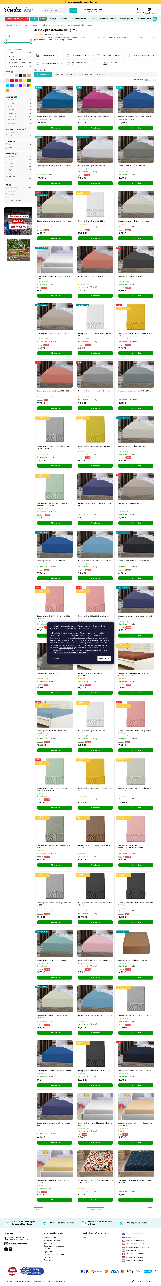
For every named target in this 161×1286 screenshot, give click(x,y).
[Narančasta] (20, 80)
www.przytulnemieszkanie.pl (137, 1247)
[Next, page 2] (150, 1209)
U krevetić (19, 194)
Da (19, 144)
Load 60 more (95, 1209)
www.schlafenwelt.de (134, 1257)
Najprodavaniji (86, 74)
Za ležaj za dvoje (19, 191)
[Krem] (12, 75)
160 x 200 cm (19, 113)
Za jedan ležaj (19, 187)
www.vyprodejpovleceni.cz (137, 1241)
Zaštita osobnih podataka (54, 1254)
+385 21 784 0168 (16, 1238)
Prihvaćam (104, 658)
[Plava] (12, 85)
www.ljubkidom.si (133, 1237)
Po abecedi (101, 74)
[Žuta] (24, 80)
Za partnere (48, 1260)
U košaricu (55, 128)
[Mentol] (16, 85)
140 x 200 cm (19, 110)
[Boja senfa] (8, 90)
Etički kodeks (49, 1257)
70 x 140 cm (19, 103)
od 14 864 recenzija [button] (54, 34)
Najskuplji (71, 74)
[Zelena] (29, 80)
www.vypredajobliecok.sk (136, 1244)
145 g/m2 (19, 160)
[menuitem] (17, 18)
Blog (85, 1238)
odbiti (59, 650)
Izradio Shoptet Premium (146, 1281)
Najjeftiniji (58, 74)
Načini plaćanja (50, 1243)
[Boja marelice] (24, 85)
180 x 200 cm (19, 116)
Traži (73, 11)
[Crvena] (12, 80)
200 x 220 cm (19, 120)
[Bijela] (8, 75)
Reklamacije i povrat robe (54, 1246)
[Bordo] (8, 80)
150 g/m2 (19, 163)
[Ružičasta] (16, 80)
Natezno (19, 147)
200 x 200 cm (19, 123)
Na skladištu (15, 50)
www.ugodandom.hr (134, 1234)
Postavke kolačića (66, 648)
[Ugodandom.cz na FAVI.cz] (12, 1271)
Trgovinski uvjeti (50, 1252)
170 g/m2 (19, 166)
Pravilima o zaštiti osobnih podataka (71, 653)
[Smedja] (24, 75)
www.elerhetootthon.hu (136, 1250)
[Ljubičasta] (20, 85)
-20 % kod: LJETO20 (20, 63)
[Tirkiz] (8, 85)
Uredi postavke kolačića (55, 1281)
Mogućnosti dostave (52, 1240)
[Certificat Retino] (32, 1271)
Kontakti (47, 1249)
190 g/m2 (19, 170)
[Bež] (29, 75)
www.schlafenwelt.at (134, 1260)
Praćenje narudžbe (51, 1238)
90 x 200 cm (19, 106)
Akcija (20, 53)
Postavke (56, 659)
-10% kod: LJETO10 (20, 60)
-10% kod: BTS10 (20, 66)
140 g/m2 (19, 156)
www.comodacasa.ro (134, 1254)
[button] (62, 34)
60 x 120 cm (19, 100)
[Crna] (20, 75)
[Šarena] (29, 85)
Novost (20, 56)
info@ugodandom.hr (18, 1244)
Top (40, 1209)
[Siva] (16, 75)
